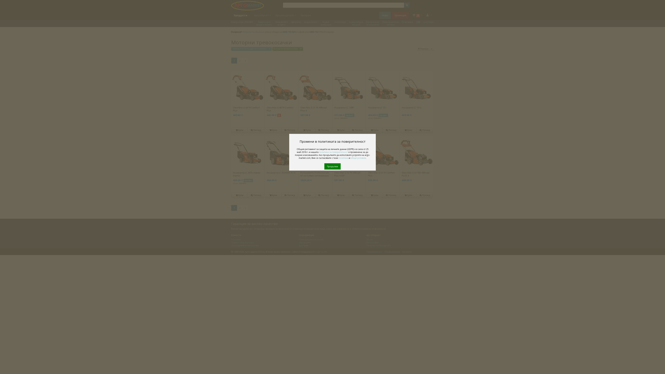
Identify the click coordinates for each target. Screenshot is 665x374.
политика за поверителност (333, 152)
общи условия (358, 158)
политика (343, 158)
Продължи (332, 166)
